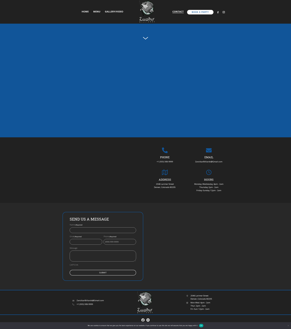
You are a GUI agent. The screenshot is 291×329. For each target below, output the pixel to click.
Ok (201, 325)
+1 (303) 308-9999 (165, 161)
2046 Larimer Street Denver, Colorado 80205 (201, 297)
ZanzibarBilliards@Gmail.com (208, 161)
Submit (103, 272)
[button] (218, 12)
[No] (288, 325)
